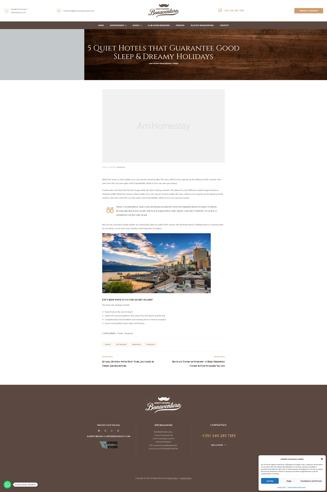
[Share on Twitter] (210, 344)
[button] (322, 459)
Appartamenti (117, 25)
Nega (289, 481)
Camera (107, 344)
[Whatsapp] (112, 431)
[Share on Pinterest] (223, 344)
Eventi (136, 25)
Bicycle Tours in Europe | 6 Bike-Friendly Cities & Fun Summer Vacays (194, 361)
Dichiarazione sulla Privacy (297, 487)
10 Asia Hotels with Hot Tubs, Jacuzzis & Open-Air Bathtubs (133, 361)
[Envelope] (118, 431)
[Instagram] (105, 431)
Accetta (270, 481)
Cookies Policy (186, 478)
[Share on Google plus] (219, 344)
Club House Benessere (159, 25)
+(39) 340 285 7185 (233, 11)
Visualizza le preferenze (311, 481)
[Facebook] (99, 431)
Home (101, 25)
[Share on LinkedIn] (215, 344)
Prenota (180, 25)
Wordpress (151, 344)
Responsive (136, 344)
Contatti (224, 25)
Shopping (111, 167)
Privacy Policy (172, 478)
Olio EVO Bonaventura (202, 25)
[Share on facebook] (206, 344)
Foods (104, 167)
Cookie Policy (281, 487)
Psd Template (121, 344)
